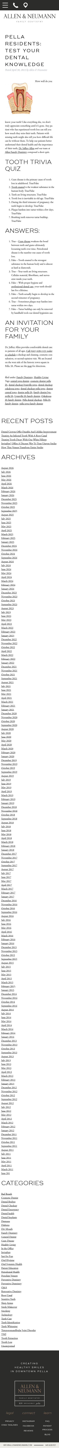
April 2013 (6, 1072)
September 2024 (9, 557)
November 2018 (9, 811)
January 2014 (7, 1037)
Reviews (28, 1431)
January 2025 (7, 542)
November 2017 (9, 858)
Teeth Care (6, 1318)
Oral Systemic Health (11, 1264)
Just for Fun (7, 1256)
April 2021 (6, 698)
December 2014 (9, 994)
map (30, 366)
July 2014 (6, 1013)
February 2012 (8, 1126)
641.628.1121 (50, 1445)
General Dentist (8, 1237)
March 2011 (7, 1169)
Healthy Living (41, 377)
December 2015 (9, 947)
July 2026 (6, 472)
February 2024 (8, 585)
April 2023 (6, 624)
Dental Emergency (10, 1209)
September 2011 (9, 1146)
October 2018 (8, 815)
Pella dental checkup (32, 400)
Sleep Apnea (7, 1303)
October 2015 (8, 955)
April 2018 (6, 838)
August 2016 (7, 916)
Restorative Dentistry (11, 1291)
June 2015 (6, 970)
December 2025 (9, 499)
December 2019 (9, 760)
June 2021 (6, 690)
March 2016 (7, 935)
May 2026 (6, 480)
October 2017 (8, 861)
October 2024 (8, 554)
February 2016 (8, 939)
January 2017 (7, 896)
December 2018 (9, 807)
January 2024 (7, 589)
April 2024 (6, 577)
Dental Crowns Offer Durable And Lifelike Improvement (28, 432)
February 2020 (8, 752)
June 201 (5, 1173)
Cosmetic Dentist (9, 1198)
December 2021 (9, 666)
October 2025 (8, 507)
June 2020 (6, 737)
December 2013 (9, 1041)
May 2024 (6, 573)
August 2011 (7, 1150)
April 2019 (6, 791)
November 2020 (9, 717)
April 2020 (6, 744)
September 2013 (9, 1052)
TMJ (3, 1334)
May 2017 (6, 881)
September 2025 (9, 511)
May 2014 (6, 1021)
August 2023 (7, 608)
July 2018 (6, 826)
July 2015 (6, 967)
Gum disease (24, 241)
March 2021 (7, 702)
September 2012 (9, 1099)
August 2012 (7, 1103)
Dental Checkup (9, 1205)
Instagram (28, 1421)
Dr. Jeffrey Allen (26, 148)
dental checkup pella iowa (33, 388)
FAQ (47, 1421)
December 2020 (9, 713)
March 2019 (7, 795)
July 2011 (6, 1154)
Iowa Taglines (9, 1425)
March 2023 (7, 628)
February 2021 (8, 706)
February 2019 (8, 799)
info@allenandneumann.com (17, 1445)
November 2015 (9, 951)
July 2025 (6, 518)
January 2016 (7, 943)
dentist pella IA (25, 392)
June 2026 (6, 476)
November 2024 (9, 550)
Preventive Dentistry (11, 1279)
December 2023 (9, 592)
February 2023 (8, 632)
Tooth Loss (6, 1342)
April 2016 (6, 932)
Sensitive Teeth (8, 1299)
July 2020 (6, 733)
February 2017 (8, 892)
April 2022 (6, 651)
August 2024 (7, 561)
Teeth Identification (10, 1322)
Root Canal (6, 1295)
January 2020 (7, 756)
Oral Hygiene (7, 1260)
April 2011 (6, 1165)
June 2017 (6, 877)
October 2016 (8, 908)
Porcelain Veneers (9, 1276)
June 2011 (6, 1157)
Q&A (4, 1287)
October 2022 (8, 647)
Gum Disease (7, 1241)
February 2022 (8, 659)
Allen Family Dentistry (16, 152)
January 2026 (7, 495)
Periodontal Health (10, 1272)
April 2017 (6, 885)
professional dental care (22, 286)
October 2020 (8, 721)
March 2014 (7, 1029)
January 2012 (7, 1130)
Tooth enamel (18, 187)
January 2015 (7, 990)
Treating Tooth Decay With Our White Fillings (24, 439)
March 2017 (7, 889)
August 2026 (7, 468)
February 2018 (8, 846)
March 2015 (7, 982)
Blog (47, 1435)
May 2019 (6, 787)
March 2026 (7, 487)
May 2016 (6, 928)
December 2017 (9, 854)
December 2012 (9, 1087)
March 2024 (7, 581)
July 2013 (6, 1060)
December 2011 (9, 1134)
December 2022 (9, 639)
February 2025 (8, 538)
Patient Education (9, 1268)
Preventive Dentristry (11, 1283)
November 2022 (9, 643)
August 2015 (7, 963)
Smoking (5, 1311)
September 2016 (9, 912)
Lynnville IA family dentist (27, 396)
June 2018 (6, 830)
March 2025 (7, 534)
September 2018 (9, 818)
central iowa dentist (20, 381)
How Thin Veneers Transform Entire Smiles (22, 447)
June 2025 (6, 522)
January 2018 (7, 850)
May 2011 (6, 1161)
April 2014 (6, 1025)
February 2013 (8, 1080)
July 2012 (6, 1107)
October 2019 (8, 768)
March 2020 (7, 748)
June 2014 (6, 1017)
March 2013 (7, 1076)
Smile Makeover (9, 1307)
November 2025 (9, 503)
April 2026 (6, 483)
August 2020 (7, 729)
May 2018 (6, 834)
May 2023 (6, 620)
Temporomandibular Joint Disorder (18, 1330)
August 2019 (7, 776)
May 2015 (6, 974)
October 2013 (8, 1048)
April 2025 (6, 530)
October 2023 (8, 600)
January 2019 (7, 803)
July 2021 (6, 686)
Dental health (7, 1213)
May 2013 (6, 1068)
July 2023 (6, 612)
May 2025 (6, 526)
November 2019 (9, 764)
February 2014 (8, 1033)
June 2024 (6, 569)
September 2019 (9, 772)
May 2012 (6, 1115)
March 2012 (7, 1122)
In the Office (7, 1248)
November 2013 (9, 1044)
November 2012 (9, 1091)
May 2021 (6, 694)
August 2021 (7, 682)
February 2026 (8, 491)
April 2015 (6, 978)
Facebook (28, 1426)
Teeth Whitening (9, 1326)
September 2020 (9, 725)
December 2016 (9, 900)
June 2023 (6, 616)
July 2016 (6, 920)
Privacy (9, 1421)
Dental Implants (9, 1217)
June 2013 (6, 1064)
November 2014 (9, 998)
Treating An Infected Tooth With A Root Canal (24, 435)
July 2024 (6, 565)
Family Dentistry (25, 377)
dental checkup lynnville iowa (23, 385)
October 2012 (8, 1095)
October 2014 (8, 1002)
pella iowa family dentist (31, 403)
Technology (6, 1315)
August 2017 (7, 869)
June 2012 (6, 1111)
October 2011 (8, 1142)
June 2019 (6, 783)
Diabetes (5, 1225)
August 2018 (7, 822)
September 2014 (9, 1006)
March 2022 (7, 655)
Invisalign (5, 1252)
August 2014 (7, 1009)
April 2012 (6, 1119)
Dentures (5, 1221)
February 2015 (8, 986)
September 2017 (9, 865)
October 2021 (8, 674)
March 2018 (7, 842)
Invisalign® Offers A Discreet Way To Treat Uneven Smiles (28, 443)
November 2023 (9, 596)
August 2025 (7, 514)
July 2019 (6, 780)
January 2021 (7, 709)
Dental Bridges (8, 1201)
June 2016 (6, 924)
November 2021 (9, 670)
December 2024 (9, 546)
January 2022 (7, 663)
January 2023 (7, 635)
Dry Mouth (7, 1229)
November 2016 (9, 904)
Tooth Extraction (9, 1338)
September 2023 (9, 604)
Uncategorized (8, 1346)
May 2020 (6, 741)
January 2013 (7, 1083)
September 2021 (9, 678)
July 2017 (6, 873)
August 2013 (7, 1056)
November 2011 (9, 1138)
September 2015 (9, 959)
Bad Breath (6, 1194)
